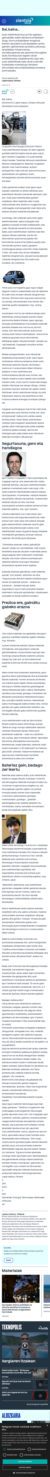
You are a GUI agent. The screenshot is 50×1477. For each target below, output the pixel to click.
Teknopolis (12, 1326)
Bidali (8, 1260)
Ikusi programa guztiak (37, 1404)
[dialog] (25, 1450)
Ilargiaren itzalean (18, 1361)
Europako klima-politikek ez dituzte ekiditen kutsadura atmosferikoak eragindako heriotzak (17, 1308)
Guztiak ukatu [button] (25, 1467)
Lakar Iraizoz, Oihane (11, 81)
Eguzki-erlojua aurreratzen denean (16, 1382)
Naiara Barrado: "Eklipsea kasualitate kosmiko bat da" (17, 1371)
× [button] (47, 1425)
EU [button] (12, 91)
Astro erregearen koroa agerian (14, 1393)
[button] (4, 21)
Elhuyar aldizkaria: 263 (10, 78)
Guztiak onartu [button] (25, 1462)
